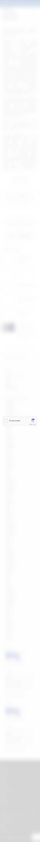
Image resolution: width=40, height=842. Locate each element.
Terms (34, 424)
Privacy (31, 424)
